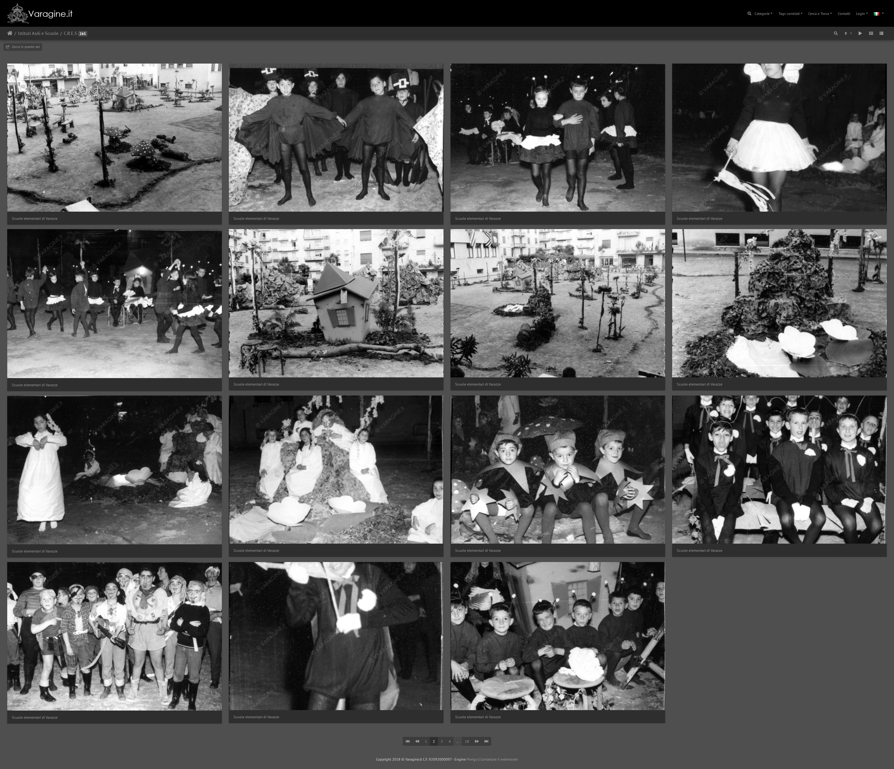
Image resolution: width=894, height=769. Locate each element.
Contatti (844, 13)
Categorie (762, 13)
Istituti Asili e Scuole (38, 33)
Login (860, 13)
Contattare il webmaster (499, 759)
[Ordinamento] (848, 33)
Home (10, 33)
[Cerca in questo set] (836, 33)
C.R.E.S (70, 33)
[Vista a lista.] (881, 33)
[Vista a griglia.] (871, 33)
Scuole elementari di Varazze (35, 218)
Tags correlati (789, 13)
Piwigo (472, 759)
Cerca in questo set (25, 46)
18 (467, 741)
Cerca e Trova (818, 13)
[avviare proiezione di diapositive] (860, 33)
